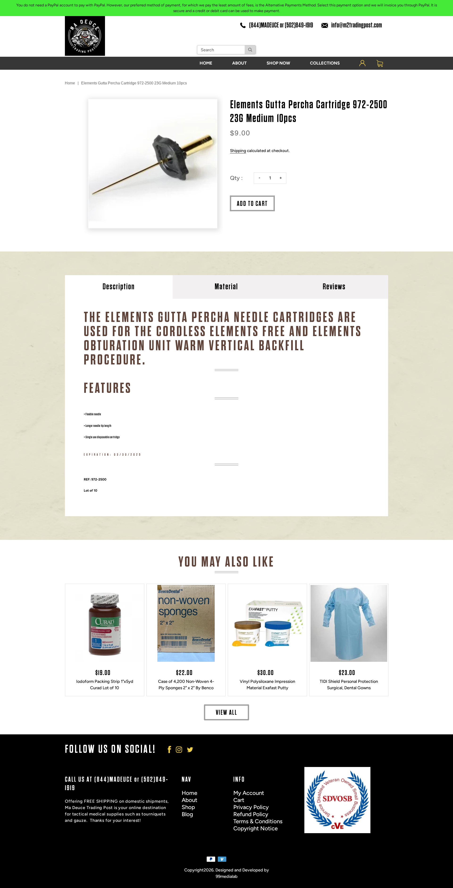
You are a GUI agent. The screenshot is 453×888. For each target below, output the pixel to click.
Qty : (236, 177)
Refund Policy (250, 814)
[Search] (250, 49)
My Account (248, 792)
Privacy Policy (251, 807)
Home (70, 83)
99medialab (227, 876)
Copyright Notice (255, 828)
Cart (238, 800)
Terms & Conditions (257, 821)
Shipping (238, 150)
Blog (187, 814)
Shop (188, 807)
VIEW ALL (226, 712)
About (189, 800)
